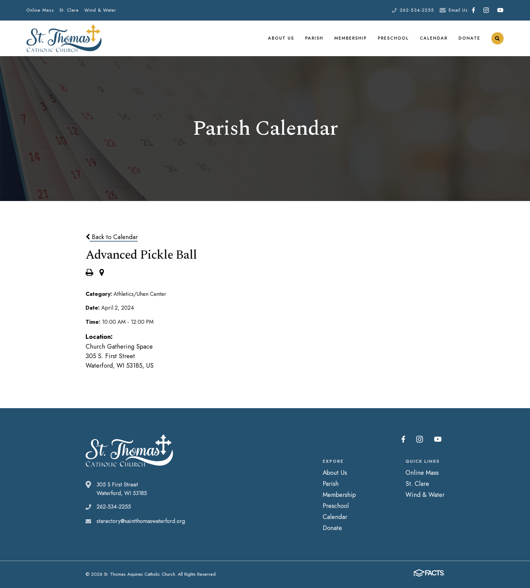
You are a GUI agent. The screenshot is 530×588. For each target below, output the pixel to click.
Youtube (500, 10)
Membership (350, 38)
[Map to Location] (101, 273)
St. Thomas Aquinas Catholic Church (64, 38)
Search (497, 38)
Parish (314, 38)
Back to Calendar (114, 237)
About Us (281, 38)
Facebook (473, 10)
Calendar (433, 38)
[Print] (89, 273)
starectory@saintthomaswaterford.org (141, 521)
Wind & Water (100, 10)
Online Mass (40, 10)
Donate (469, 38)
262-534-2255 (417, 10)
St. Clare (69, 10)
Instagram (486, 10)
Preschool (393, 38)
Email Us (458, 10)
